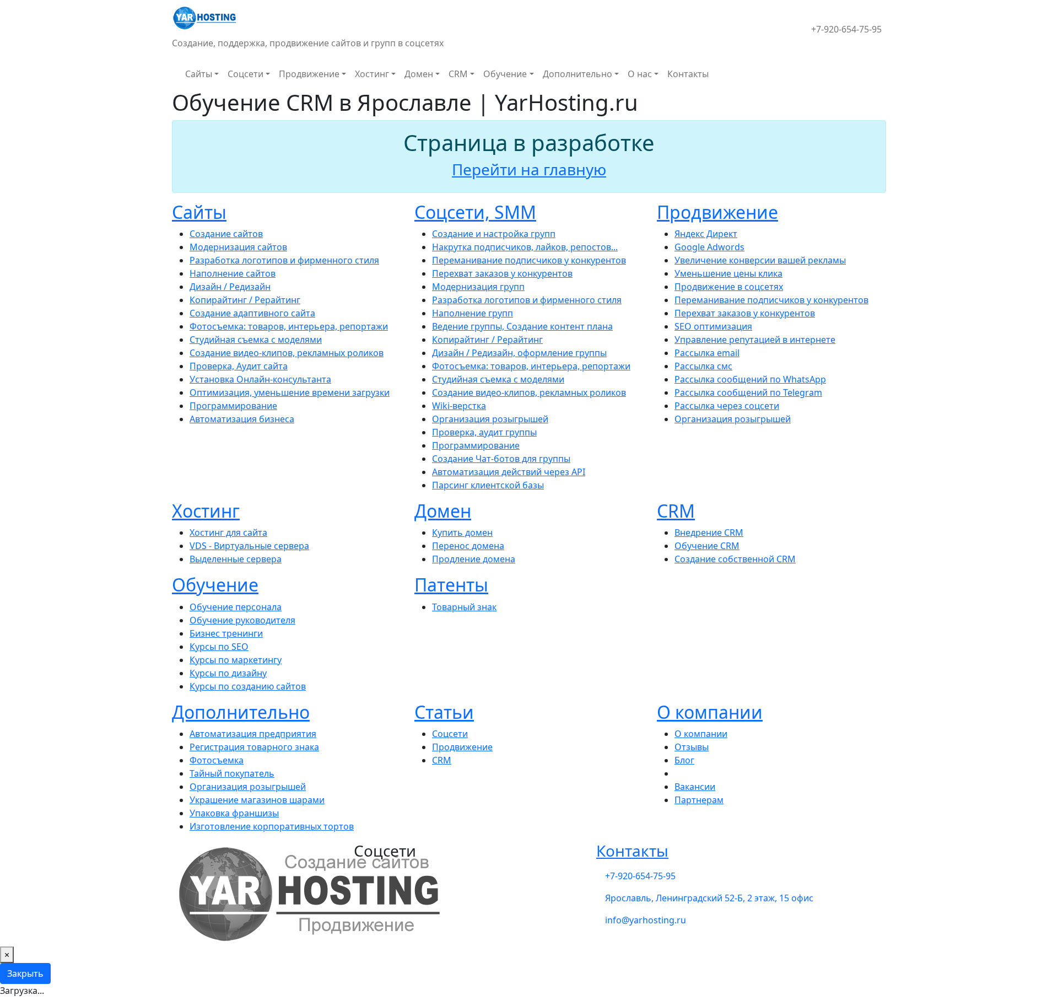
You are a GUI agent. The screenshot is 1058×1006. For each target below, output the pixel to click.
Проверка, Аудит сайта (239, 366)
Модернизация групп (478, 287)
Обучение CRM (706, 546)
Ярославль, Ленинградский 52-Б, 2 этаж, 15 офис (709, 898)
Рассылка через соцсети (726, 406)
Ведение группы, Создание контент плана (522, 326)
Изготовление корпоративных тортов (272, 826)
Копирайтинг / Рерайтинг (245, 300)
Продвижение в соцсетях (728, 287)
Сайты (198, 74)
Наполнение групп (472, 313)
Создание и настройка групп (493, 234)
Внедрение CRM (708, 532)
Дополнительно (577, 74)
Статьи (444, 712)
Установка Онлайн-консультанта (260, 379)
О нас (640, 74)
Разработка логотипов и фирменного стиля (284, 260)
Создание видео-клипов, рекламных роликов (287, 353)
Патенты (451, 584)
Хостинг (372, 74)
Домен (418, 74)
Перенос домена (468, 546)
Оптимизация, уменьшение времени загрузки (290, 392)
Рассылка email (706, 353)
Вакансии (694, 787)
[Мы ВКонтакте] (784, 22)
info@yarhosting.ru (645, 920)
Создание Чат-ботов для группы (501, 459)
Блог (684, 760)
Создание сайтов (226, 234)
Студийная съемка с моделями (256, 339)
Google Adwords (709, 247)
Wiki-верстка (459, 406)
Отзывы (691, 747)
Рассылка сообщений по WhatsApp (750, 379)
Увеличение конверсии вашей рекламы (760, 260)
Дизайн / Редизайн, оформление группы (519, 353)
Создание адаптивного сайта (252, 313)
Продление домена (473, 559)
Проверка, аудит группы (484, 432)
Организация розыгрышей (490, 419)
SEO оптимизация (713, 326)
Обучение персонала (236, 607)
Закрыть (25, 973)
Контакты (688, 74)
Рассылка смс (703, 366)
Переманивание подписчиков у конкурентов (529, 260)
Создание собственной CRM (735, 559)
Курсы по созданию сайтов (248, 686)
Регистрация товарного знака (254, 747)
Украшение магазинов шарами (257, 800)
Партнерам (699, 800)
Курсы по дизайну (228, 673)
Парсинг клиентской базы (488, 485)
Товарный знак (464, 607)
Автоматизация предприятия (253, 734)
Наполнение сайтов (233, 273)
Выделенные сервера (236, 559)
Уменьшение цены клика (728, 273)
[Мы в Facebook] (793, 22)
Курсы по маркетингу (236, 660)
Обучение (505, 74)
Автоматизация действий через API (508, 472)
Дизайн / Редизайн (230, 287)
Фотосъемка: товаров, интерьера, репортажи (289, 326)
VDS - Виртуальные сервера (249, 546)
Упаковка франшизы (234, 813)
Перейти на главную (529, 169)
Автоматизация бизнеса (242, 419)
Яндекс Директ (705, 234)
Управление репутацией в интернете (754, 339)
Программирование (233, 406)
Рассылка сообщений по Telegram (748, 392)
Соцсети (245, 74)
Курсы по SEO (219, 647)
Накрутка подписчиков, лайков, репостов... (525, 247)
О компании (710, 712)
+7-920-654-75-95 (846, 29)
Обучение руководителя (242, 620)
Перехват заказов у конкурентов (502, 273)
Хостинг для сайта (228, 532)
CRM (458, 74)
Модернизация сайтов (238, 247)
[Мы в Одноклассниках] (802, 22)
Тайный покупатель (232, 773)
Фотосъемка (217, 760)
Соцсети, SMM (475, 212)
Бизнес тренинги (226, 633)
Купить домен (462, 532)
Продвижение (309, 74)
